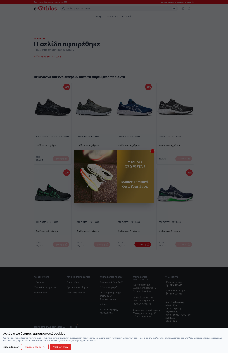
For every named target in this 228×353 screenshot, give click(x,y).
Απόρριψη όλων (11, 346)
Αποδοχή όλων (60, 346)
